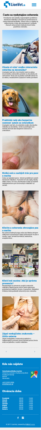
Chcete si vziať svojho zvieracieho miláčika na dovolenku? (19, 68)
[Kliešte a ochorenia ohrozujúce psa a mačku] (20, 209)
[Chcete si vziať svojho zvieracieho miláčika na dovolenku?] (20, 48)
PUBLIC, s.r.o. (30, 424)
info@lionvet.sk (7, 384)
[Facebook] (18, 418)
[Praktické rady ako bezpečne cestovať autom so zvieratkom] (20, 101)
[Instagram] (23, 418)
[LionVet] (14, 7)
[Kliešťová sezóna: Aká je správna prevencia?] (20, 261)
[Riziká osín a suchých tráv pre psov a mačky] (20, 154)
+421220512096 (8, 382)
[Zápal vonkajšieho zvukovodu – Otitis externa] (20, 314)
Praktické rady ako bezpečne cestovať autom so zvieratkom (18, 121)
